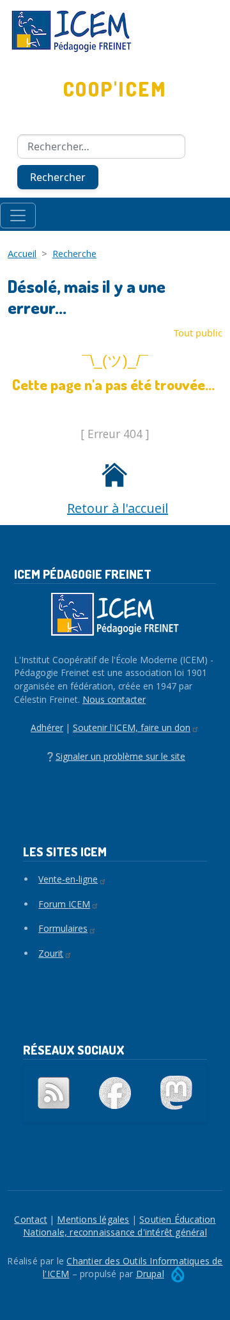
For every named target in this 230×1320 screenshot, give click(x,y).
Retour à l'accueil (117, 508)
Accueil (22, 253)
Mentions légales (93, 1219)
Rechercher (58, 177)
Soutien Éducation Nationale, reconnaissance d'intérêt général (119, 1226)
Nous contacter (114, 699)
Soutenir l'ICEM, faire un (131, 727)
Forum (64, 904)
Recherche (74, 253)
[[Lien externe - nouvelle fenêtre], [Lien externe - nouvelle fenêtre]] (115, 1093)
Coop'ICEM (115, 88)
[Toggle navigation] (18, 215)
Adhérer (47, 727)
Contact (30, 1219)
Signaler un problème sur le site (120, 756)
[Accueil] (115, 31)
